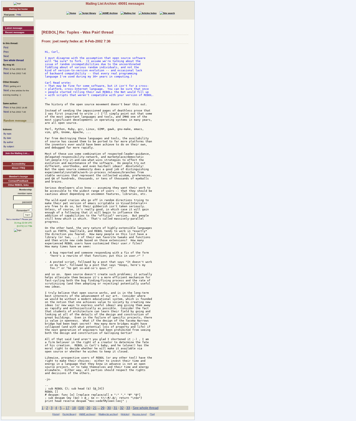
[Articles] (125, 414)
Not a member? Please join (19, 219)
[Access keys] (139, 414)
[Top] (152, 414)
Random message (15, 120)
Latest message (13, 28)
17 (67, 408)
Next (6, 56)
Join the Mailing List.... (17, 153)
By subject (9, 146)
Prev (6, 51)
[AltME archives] (87, 414)
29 (102, 408)
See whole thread (14, 60)
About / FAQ (18, 168)
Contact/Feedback (18, 181)
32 (122, 408)
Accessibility (18, 164)
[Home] (17, 3)
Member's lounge (18, 176)
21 (95, 408)
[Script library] (69, 414)
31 (115, 408)
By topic (8, 133)
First (6, 47)
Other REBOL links (18, 185)
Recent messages (14, 32)
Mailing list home (18, 9)
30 (109, 408)
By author (8, 142)
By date (7, 138)
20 (88, 408)
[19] (81, 408)
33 (128, 408)
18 (74, 408)
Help (18, 14)
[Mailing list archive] (108, 414)
